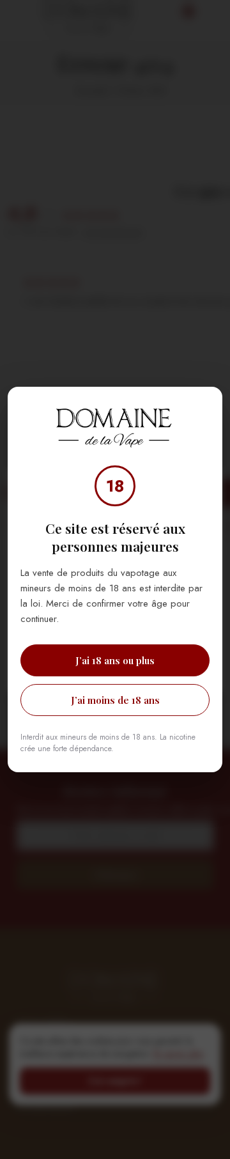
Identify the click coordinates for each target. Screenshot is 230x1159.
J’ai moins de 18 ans (115, 700)
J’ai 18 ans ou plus (115, 660)
